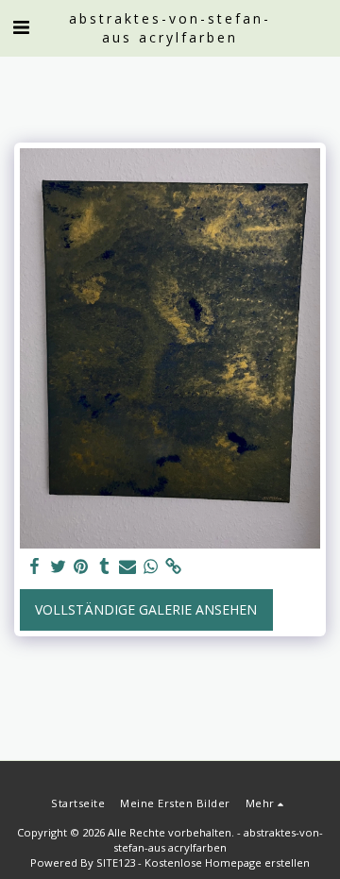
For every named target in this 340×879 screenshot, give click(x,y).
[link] (173, 566)
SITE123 (115, 862)
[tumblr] (104, 566)
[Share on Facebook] (34, 566)
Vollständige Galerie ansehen (146, 609)
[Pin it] (81, 566)
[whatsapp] (151, 566)
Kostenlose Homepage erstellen (227, 862)
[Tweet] (58, 566)
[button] (21, 27)
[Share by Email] (127, 566)
